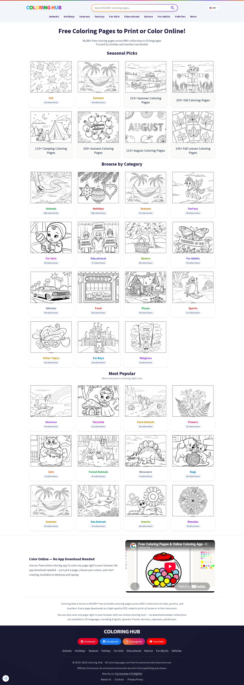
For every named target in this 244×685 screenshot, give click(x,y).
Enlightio (136, 674)
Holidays (69, 16)
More (193, 16)
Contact (119, 679)
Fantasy (100, 16)
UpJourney (121, 674)
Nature (148, 16)
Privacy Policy (135, 679)
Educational (131, 16)
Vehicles (180, 16)
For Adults (164, 16)
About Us (106, 679)
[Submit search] (172, 8)
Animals (54, 16)
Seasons (84, 16)
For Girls (114, 16)
